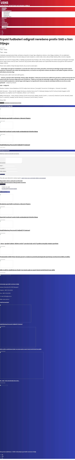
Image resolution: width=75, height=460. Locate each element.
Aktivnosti (6, 13)
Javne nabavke (6, 11)
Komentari (6, 15)
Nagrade (4, 18)
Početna (4, 7)
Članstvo (4, 22)
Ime (1, 165)
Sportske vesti (7, 16)
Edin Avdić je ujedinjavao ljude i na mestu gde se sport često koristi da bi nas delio (27, 270)
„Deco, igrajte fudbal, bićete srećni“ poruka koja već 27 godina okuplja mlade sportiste (29, 244)
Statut (5, 27)
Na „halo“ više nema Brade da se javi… (9, 380)
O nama (4, 9)
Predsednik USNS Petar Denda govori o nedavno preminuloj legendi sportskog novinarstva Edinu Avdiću (35, 257)
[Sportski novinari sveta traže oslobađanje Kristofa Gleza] (6, 128)
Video (3, 21)
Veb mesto (3, 171)
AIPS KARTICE (5, 24)
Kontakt (4, 28)
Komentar (2, 163)
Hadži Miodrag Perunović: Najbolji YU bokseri (15, 145)
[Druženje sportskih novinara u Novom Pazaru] (6, 115)
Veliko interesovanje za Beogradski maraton (13, 182)
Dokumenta (5, 25)
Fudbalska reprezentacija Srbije (12, 103)
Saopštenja (6, 12)
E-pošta (2, 168)
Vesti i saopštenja (6, 10)
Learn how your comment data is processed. (33, 178)
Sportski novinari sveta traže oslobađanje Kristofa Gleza (19, 131)
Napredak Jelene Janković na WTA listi (11, 181)
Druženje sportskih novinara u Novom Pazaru (15, 118)
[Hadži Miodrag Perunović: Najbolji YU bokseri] (6, 142)
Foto (3, 19)
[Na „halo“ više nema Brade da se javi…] (21, 378)
